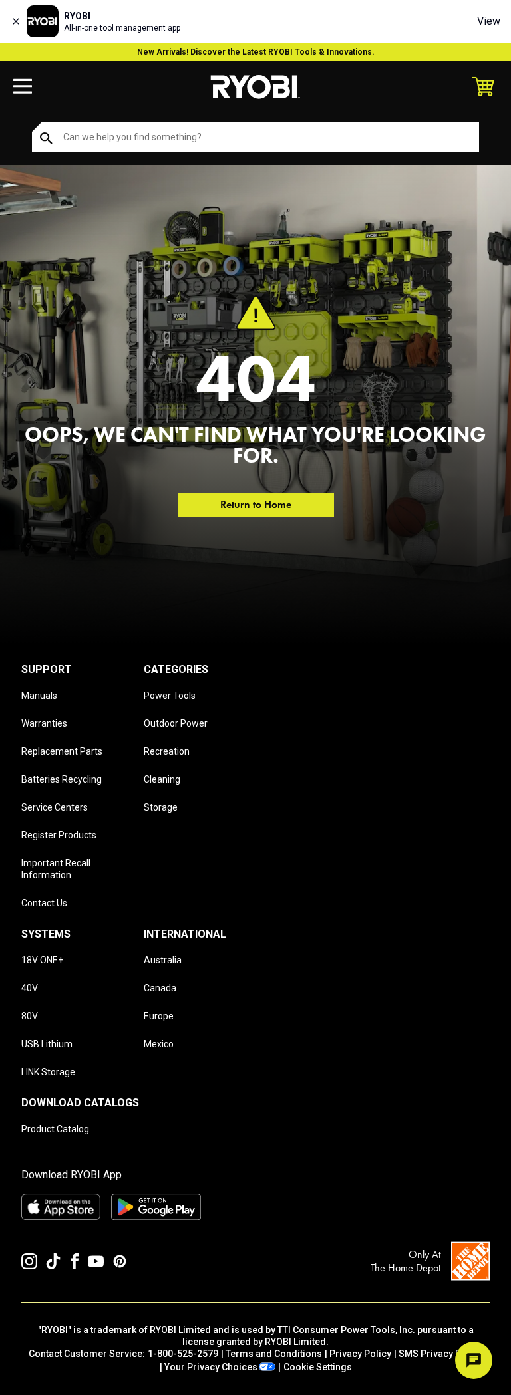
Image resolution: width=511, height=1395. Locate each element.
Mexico (159, 1044)
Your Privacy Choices (210, 1367)
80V (29, 1016)
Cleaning (162, 779)
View (488, 21)
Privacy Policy (360, 1353)
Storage (161, 807)
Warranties (44, 723)
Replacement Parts (61, 751)
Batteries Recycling (61, 779)
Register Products (58, 835)
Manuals (39, 695)
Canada (160, 988)
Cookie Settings (317, 1367)
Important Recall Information (55, 869)
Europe (159, 1016)
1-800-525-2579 (183, 1353)
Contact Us (44, 903)
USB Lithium (47, 1044)
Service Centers (54, 807)
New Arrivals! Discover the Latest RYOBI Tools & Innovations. (256, 52)
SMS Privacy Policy (440, 1353)
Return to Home (255, 504)
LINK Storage (48, 1072)
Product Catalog (55, 1129)
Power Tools (170, 695)
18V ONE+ (42, 960)
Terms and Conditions (274, 1353)
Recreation (167, 751)
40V (29, 988)
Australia (163, 960)
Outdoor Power (176, 723)
